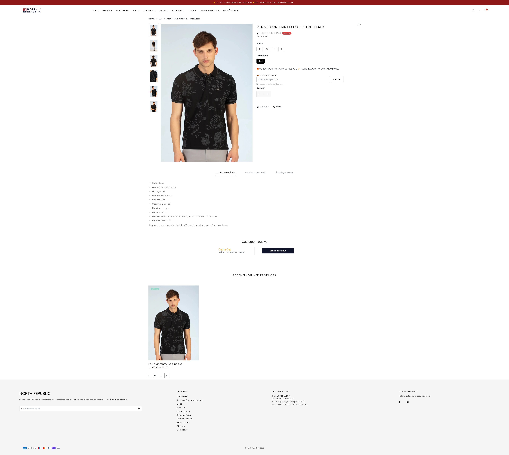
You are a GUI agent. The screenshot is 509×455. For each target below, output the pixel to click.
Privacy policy (183, 411)
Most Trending (122, 10)
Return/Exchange (230, 10)
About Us (181, 407)
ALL (160, 18)
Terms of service (184, 418)
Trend (95, 10)
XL (281, 49)
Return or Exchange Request (190, 400)
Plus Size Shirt (149, 10)
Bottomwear (177, 10)
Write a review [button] (278, 250)
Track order (182, 396)
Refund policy (183, 422)
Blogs (179, 404)
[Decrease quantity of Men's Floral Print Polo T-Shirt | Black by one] (259, 94)
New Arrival (107, 10)
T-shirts (162, 10)
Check (337, 79)
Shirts (135, 10)
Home (151, 18)
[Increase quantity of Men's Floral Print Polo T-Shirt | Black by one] (268, 94)
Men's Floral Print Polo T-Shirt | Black (165, 364)
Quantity (260, 88)
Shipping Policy (184, 415)
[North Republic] (32, 10)
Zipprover (279, 84)
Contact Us (182, 430)
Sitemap (181, 426)
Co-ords (192, 10)
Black (260, 61)
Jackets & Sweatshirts (209, 10)
